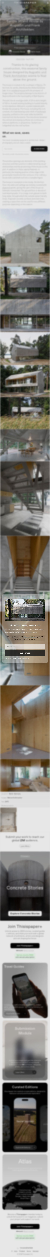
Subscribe (25, 653)
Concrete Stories (30, 637)
